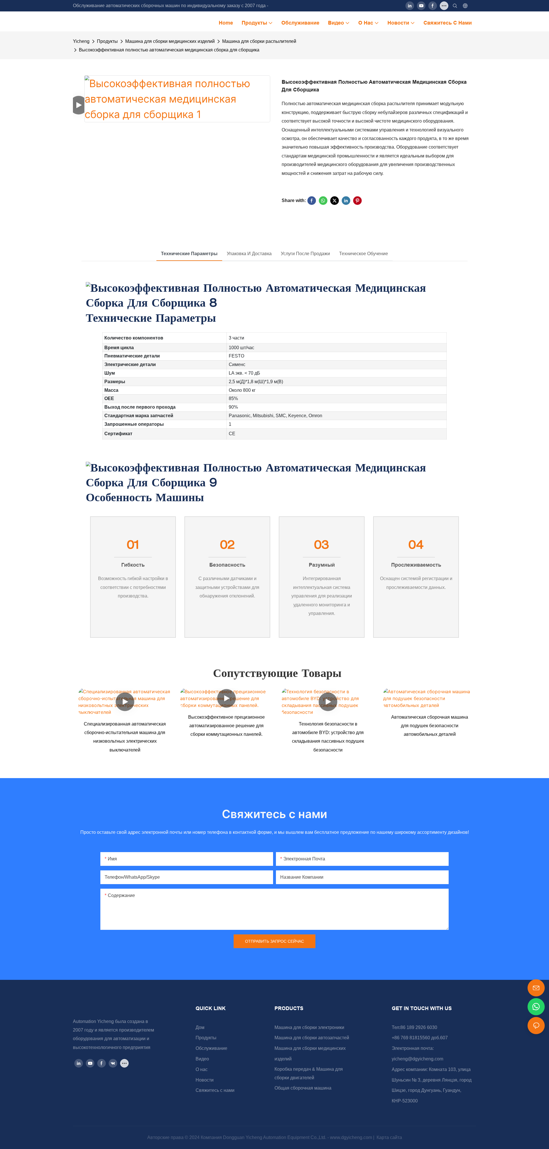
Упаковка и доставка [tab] (249, 253)
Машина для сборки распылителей (259, 41)
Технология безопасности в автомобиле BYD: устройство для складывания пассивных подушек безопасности (328, 737)
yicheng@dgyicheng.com (417, 1058)
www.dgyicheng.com (351, 1137)
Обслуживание (211, 1048)
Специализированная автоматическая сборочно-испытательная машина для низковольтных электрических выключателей (125, 737)
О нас (202, 1069)
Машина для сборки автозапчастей (311, 1037)
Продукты (107, 41)
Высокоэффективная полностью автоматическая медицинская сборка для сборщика (169, 49)
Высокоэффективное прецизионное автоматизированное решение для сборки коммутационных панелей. (226, 726)
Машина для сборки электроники (309, 1027)
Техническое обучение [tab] (363, 253)
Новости (205, 1080)
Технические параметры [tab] (189, 253)
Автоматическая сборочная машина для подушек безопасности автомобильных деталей (429, 726)
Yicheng (81, 41)
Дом (200, 1027)
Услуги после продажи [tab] (305, 253)
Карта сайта (388, 1137)
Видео (202, 1058)
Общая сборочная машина (302, 1088)
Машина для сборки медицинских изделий (170, 41)
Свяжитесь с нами (215, 1090)
